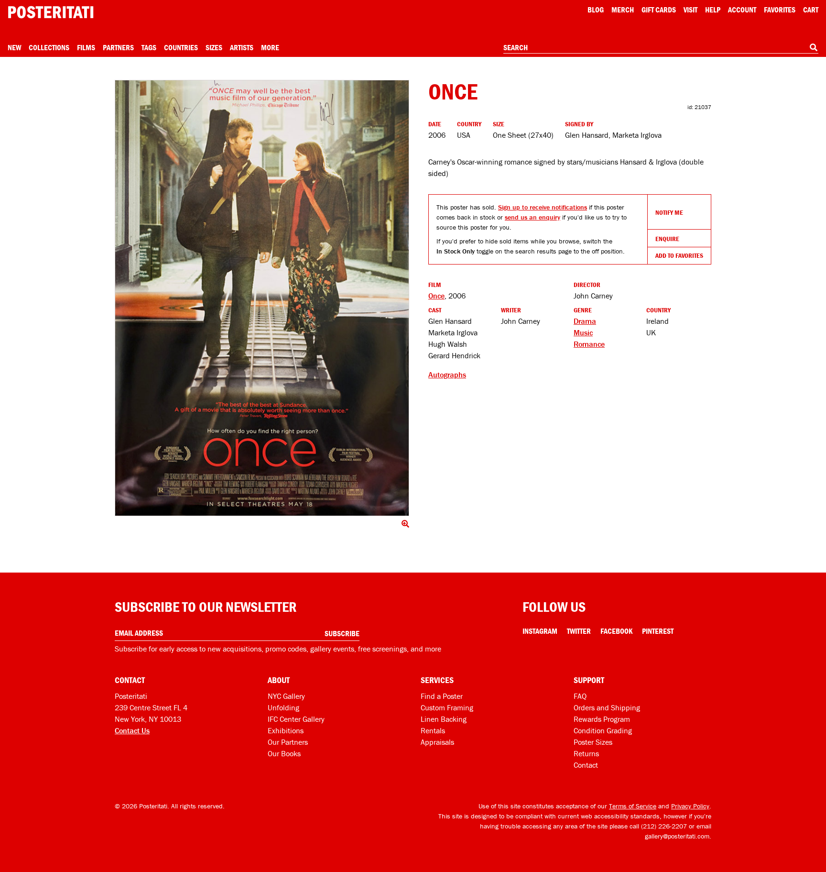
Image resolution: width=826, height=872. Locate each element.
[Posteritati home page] (51, 12)
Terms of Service (632, 806)
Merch (622, 9)
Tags (148, 47)
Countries (181, 47)
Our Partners (288, 742)
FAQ (580, 696)
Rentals (433, 730)
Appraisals (437, 742)
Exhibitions (286, 730)
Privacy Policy (690, 806)
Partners (118, 47)
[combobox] (660, 48)
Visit (690, 9)
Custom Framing (447, 707)
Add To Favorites (679, 255)
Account (742, 9)
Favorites (779, 9)
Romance (589, 344)
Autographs (447, 374)
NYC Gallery (286, 696)
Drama (585, 321)
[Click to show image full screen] (262, 298)
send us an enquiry (532, 217)
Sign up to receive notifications (542, 207)
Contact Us (132, 730)
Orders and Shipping (607, 707)
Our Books (284, 753)
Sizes (214, 47)
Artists (241, 47)
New (14, 47)
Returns (586, 753)
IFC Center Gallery (296, 719)
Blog (595, 9)
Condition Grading (603, 730)
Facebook (616, 631)
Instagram (539, 631)
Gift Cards (658, 9)
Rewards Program (602, 719)
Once (436, 295)
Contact (586, 765)
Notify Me (669, 212)
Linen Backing (444, 719)
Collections (49, 47)
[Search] (813, 47)
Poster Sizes (593, 742)
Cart (810, 9)
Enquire (667, 238)
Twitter (579, 631)
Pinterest (658, 631)
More (270, 47)
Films (86, 47)
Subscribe (342, 633)
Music (583, 332)
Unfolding (283, 707)
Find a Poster (442, 696)
